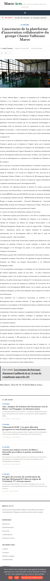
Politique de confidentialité (32, 577)
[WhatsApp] (10, 53)
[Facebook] (1, 53)
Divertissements (8, 527)
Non (16, 577)
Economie (25, 25)
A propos (5, 552)
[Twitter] (5, 53)
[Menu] (25, 12)
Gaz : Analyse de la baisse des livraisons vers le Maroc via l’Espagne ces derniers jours (25, 408)
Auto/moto (6, 524)
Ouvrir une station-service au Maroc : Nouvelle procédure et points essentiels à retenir (22, 452)
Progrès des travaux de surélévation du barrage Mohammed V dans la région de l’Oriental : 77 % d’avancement (21, 479)
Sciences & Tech (8, 538)
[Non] (47, 574)
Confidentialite (7, 559)
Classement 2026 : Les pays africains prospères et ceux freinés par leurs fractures (24, 428)
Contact (5, 549)
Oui (10, 577)
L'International (7, 534)
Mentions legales (8, 556)
